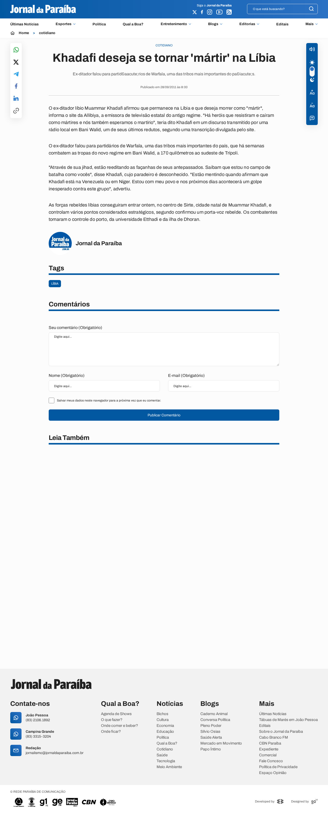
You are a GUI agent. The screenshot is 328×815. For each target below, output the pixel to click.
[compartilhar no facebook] (16, 86)
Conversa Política (215, 720)
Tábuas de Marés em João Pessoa (288, 720)
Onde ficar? (111, 732)
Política (99, 24)
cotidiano (47, 33)
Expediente (268, 749)
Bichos (162, 714)
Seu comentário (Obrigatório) (75, 327)
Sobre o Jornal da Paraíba (281, 732)
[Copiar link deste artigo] (16, 111)
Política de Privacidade (278, 767)
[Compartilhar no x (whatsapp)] (16, 62)
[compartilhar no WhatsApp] (16, 50)
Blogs (213, 24)
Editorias (247, 24)
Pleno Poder (210, 726)
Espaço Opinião (272, 773)
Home (24, 33)
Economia (165, 726)
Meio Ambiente (169, 767)
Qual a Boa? (133, 24)
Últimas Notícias (24, 24)
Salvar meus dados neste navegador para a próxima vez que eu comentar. (109, 400)
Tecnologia (166, 761)
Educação (165, 732)
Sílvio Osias (210, 732)
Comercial (267, 755)
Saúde (162, 755)
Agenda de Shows (116, 714)
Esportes (63, 24)
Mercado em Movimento (221, 743)
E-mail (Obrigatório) (186, 375)
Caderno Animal (214, 714)
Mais (309, 24)
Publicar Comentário (164, 415)
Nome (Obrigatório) (67, 375)
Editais (282, 24)
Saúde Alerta (211, 737)
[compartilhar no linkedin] (16, 98)
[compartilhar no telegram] (16, 74)
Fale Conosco (271, 761)
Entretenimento (174, 24)
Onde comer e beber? (119, 726)
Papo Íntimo (210, 749)
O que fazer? (111, 720)
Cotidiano (165, 749)
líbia (54, 283)
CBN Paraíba (270, 743)
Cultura (163, 720)
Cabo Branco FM (273, 737)
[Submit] (311, 9)
